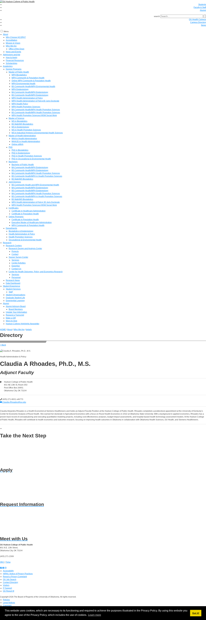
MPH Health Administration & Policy (27, 98)
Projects (15, 251)
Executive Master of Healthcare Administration (32, 222)
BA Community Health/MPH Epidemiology (30, 92)
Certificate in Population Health (25, 214)
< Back (3, 345)
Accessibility (8, 571)
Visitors (6, 585)
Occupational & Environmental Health (25, 240)
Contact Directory (10, 582)
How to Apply (11, 57)
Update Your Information (16, 312)
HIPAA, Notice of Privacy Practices (18, 574)
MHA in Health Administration (24, 138)
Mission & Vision (13, 43)
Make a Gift (11, 318)
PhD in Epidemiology (21, 153)
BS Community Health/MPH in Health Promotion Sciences (37, 176)
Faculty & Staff (200, 7)
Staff (11, 292)
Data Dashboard (13, 283)
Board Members (16, 309)
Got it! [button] (195, 613)
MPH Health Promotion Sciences (26, 107)
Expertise (16, 266)
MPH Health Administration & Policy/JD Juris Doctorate (35, 101)
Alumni (203, 10)
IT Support (7, 588)
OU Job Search (9, 579)
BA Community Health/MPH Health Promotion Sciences (36, 110)
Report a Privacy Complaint (15, 576)
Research (7, 243)
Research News (13, 280)
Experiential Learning (15, 300)
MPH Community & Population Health (28, 78)
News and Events (13, 52)
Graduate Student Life (15, 298)
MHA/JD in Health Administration (26, 141)
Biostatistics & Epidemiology (21, 231)
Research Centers (14, 245)
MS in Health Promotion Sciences (26, 130)
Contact (15, 254)
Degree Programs (13, 69)
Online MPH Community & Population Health (31, 81)
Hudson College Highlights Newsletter (22, 324)
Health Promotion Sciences (21, 237)
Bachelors (13, 162)
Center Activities (19, 263)
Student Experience (11, 286)
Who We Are (11, 46)
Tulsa (8, 562)
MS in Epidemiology (20, 127)
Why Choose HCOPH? (16, 37)
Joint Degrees (15, 182)
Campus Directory (198, 22)
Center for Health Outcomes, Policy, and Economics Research (36, 272)
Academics (8, 66)
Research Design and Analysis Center (25, 248)
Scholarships (11, 63)
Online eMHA (17, 144)
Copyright (7, 605)
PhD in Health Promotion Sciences (27, 156)
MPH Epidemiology (20, 89)
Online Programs (16, 217)
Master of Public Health (19, 72)
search (157, 16)
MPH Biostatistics (19, 75)
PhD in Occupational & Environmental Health (31, 159)
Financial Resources (15, 60)
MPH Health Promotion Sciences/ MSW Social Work (34, 115)
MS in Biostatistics (19, 121)
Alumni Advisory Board (16, 306)
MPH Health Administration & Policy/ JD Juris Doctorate (36, 202)
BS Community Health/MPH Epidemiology (30, 95)
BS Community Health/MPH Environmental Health (33, 86)
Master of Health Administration (22, 136)
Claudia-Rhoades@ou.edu (14, 402)
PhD (11, 147)
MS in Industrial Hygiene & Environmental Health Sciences (37, 133)
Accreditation (11, 40)
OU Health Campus (197, 19)
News (203, 25)
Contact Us (16, 269)
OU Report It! (8, 591)
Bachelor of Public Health (23, 164)
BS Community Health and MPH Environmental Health (35, 185)
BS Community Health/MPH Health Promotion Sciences (36, 112)
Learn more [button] (94, 615)
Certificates (14, 208)
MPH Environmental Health (23, 83)
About (5, 34)
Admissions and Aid (11, 55)
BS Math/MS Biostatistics (22, 124)
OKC (2, 562)
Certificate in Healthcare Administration (29, 211)
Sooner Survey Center (18, 257)
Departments (11, 228)
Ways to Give (11, 321)
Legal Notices (9, 603)
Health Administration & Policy (22, 234)
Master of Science (16, 118)
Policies (6, 600)
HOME (3, 329)
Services (15, 260)
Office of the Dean (16, 49)
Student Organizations (15, 295)
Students (202, 4)
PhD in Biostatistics (20, 150)
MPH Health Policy (20, 104)
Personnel (16, 277)
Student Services (13, 289)
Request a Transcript (15, 315)
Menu (6, 31)
